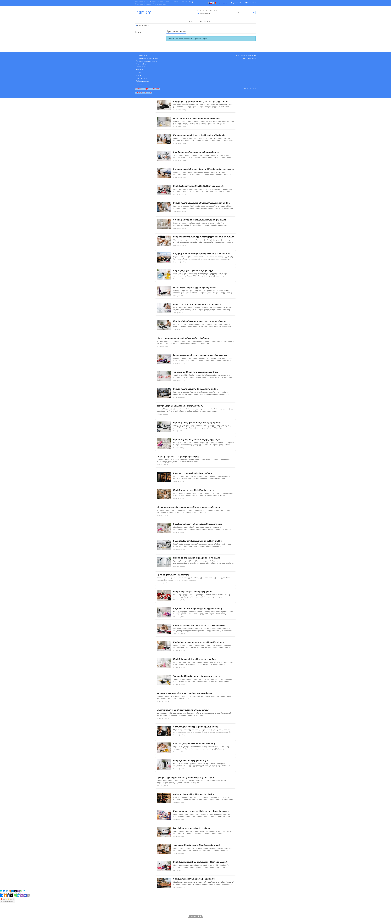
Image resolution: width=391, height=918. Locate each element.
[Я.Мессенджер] (1, 891)
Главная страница (141, 2)
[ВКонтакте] (4, 891)
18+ (182, 21)
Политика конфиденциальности (147, 58)
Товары (191, 2)
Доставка (153, 2)
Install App (194, 916)
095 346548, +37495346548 (208, 11)
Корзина (139, 84)
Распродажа (204, 21)
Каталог (184, 2)
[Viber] (18, 891)
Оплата (160, 2)
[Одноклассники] (10, 891)
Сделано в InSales (250, 88)
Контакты (175, 2)
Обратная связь (141, 55)
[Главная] (136, 25)
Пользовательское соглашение (146, 61)
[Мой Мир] (12, 891)
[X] (15, 891)
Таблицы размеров (159, 4)
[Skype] (24, 891)
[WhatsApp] (21, 891)
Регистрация (140, 67)
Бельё (191, 21)
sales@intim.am (204, 13)
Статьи (168, 2)
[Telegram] (7, 891)
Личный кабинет (141, 64)
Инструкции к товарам (143, 4)
